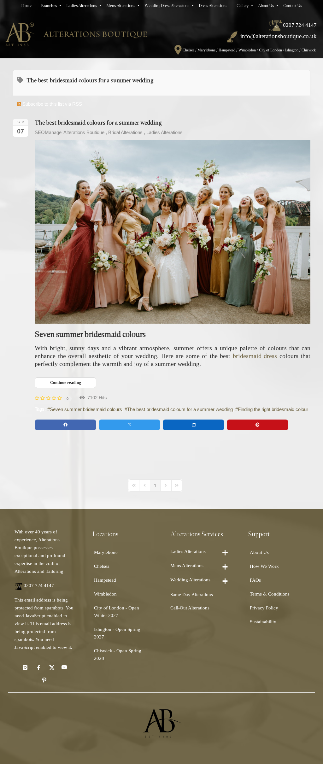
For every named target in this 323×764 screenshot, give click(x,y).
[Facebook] (38, 667)
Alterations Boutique (83, 132)
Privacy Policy (264, 607)
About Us (259, 552)
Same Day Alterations (191, 594)
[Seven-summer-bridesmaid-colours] (172, 232)
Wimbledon (247, 50)
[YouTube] (64, 667)
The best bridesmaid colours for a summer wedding (98, 122)
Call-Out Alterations (189, 607)
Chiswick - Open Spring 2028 (117, 654)
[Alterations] (76, 31)
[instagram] (25, 667)
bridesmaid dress (255, 355)
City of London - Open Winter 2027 (116, 611)
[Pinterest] (44, 679)
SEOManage (48, 132)
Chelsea (188, 50)
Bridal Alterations (125, 132)
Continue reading (65, 382)
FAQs (255, 580)
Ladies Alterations (164, 132)
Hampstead (227, 50)
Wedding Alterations (190, 579)
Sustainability (263, 621)
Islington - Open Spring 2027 (117, 633)
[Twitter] (51, 667)
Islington (291, 50)
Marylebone (206, 50)
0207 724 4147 (300, 25)
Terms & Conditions (270, 594)
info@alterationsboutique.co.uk (278, 36)
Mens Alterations (186, 565)
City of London (270, 50)
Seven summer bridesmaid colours (86, 409)
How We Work (264, 566)
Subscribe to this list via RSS (52, 104)
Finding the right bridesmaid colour (273, 409)
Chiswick (309, 50)
